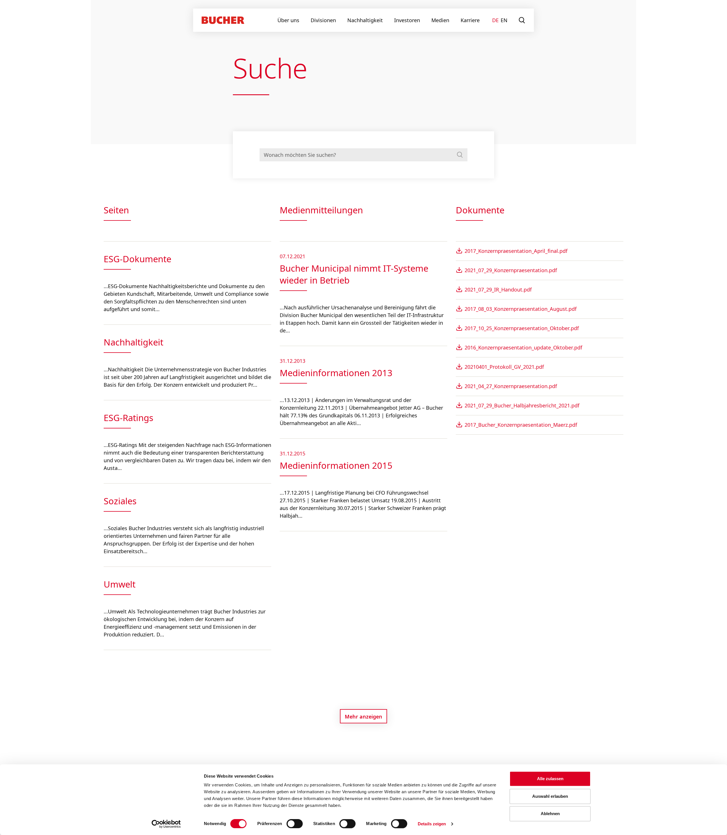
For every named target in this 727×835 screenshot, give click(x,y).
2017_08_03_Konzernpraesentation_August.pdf (520, 308)
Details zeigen (432, 823)
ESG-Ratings (128, 418)
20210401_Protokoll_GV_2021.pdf (504, 366)
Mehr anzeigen (363, 716)
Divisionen (323, 20)
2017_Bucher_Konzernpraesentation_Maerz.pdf (521, 424)
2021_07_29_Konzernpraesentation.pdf (511, 270)
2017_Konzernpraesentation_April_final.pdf (516, 250)
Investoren (407, 20)
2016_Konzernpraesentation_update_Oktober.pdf (523, 347)
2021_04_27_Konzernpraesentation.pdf (511, 386)
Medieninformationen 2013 (336, 373)
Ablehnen (550, 813)
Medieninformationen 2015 (336, 465)
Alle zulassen (550, 778)
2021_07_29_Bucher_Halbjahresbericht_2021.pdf (522, 405)
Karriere (470, 20)
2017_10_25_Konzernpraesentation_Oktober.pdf (522, 328)
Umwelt (119, 584)
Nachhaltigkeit (365, 20)
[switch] (291, 823)
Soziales (120, 501)
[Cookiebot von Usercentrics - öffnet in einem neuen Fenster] (166, 824)
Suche (522, 20)
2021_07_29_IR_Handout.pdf (498, 289)
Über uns (288, 20)
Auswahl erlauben (550, 796)
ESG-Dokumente (137, 259)
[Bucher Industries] (223, 20)
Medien (440, 20)
